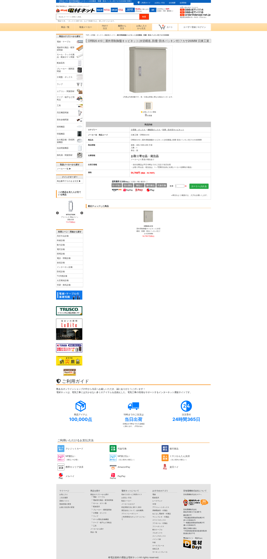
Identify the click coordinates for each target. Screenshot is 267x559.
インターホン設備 (64, 267)
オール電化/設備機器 (101, 519)
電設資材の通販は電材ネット (134, 557)
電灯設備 (61, 249)
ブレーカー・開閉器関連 (102, 510)
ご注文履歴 (63, 498)
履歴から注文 (122, 27)
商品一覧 (65, 27)
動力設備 (61, 245)
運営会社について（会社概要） (133, 510)
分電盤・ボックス (97, 35)
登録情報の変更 (65, 504)
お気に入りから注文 (141, 27)
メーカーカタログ (128, 504)
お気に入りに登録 (149, 112)
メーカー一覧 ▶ (64, 168)
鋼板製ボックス (110, 35)
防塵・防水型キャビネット (173, 129)
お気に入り (63, 494)
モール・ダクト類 (100, 503)
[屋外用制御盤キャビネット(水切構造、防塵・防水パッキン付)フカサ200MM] (148, 72)
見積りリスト (64, 501)
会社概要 (172, 3)
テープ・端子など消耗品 (102, 522)
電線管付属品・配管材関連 (103, 500)
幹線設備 (61, 240)
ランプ (95, 516)
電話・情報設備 (64, 258)
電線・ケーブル (99, 497)
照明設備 (61, 253)
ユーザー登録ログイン (194, 27)
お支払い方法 (160, 3)
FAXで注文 (105, 27)
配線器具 (96, 506)
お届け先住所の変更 (66, 507)
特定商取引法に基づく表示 (131, 507)
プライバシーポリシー (129, 514)
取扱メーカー (85, 27)
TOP (87, 35)
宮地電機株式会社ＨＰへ (192, 494)
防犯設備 (61, 271)
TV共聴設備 (62, 276)
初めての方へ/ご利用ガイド (131, 494)
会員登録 (183, 3)
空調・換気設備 (64, 285)
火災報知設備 (63, 280)
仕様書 (149, 115)
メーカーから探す (97, 529)
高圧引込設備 (63, 236)
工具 (95, 526)
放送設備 (61, 262)
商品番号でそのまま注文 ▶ (69, 181)
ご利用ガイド (145, 3)
